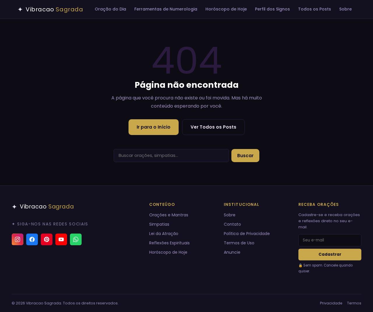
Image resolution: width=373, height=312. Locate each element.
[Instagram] (17, 239)
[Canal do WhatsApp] (76, 239)
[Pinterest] (46, 239)
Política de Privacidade (247, 233)
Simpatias (159, 224)
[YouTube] (61, 239)
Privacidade (331, 303)
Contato (232, 224)
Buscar (245, 156)
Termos (354, 303)
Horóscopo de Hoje (226, 9)
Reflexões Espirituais (169, 243)
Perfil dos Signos (272, 9)
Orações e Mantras (168, 215)
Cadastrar (330, 254)
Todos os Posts (314, 9)
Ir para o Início (153, 127)
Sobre (345, 9)
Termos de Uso (239, 243)
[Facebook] (32, 239)
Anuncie (232, 252)
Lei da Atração (163, 233)
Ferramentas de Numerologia (165, 9)
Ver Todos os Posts (213, 127)
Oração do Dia (110, 9)
